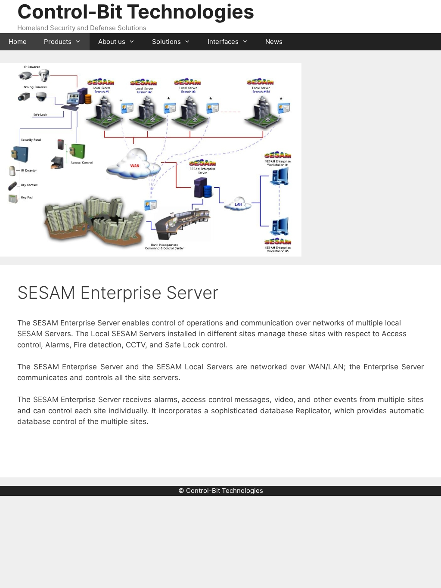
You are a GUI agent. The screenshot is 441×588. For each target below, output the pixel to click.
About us (111, 41)
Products (57, 41)
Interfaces (223, 41)
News (274, 41)
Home (18, 41)
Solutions (166, 41)
